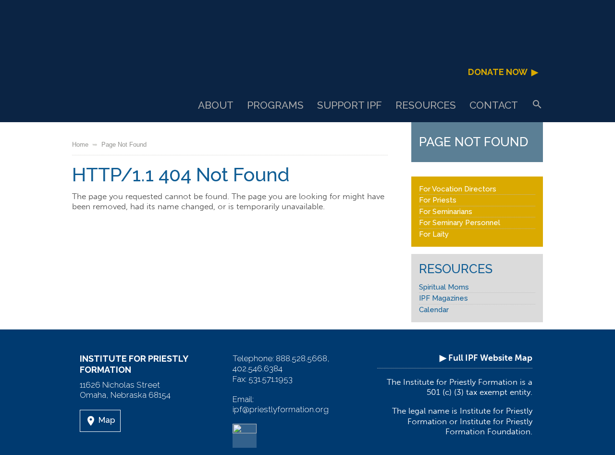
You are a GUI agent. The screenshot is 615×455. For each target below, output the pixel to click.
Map (100, 421)
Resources (425, 105)
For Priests (437, 200)
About (216, 105)
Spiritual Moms (444, 287)
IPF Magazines (443, 298)
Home (80, 144)
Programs (275, 105)
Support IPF (349, 105)
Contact (493, 105)
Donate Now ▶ (503, 72)
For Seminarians (445, 211)
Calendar (434, 309)
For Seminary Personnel (459, 222)
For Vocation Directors (457, 189)
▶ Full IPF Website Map (486, 358)
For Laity (434, 234)
